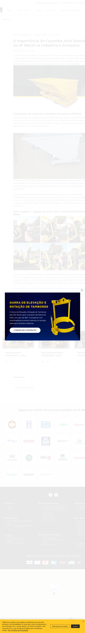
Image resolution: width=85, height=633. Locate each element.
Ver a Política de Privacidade (18, 630)
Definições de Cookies (60, 626)
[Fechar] (83, 621)
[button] (82, 290)
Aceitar (75, 626)
